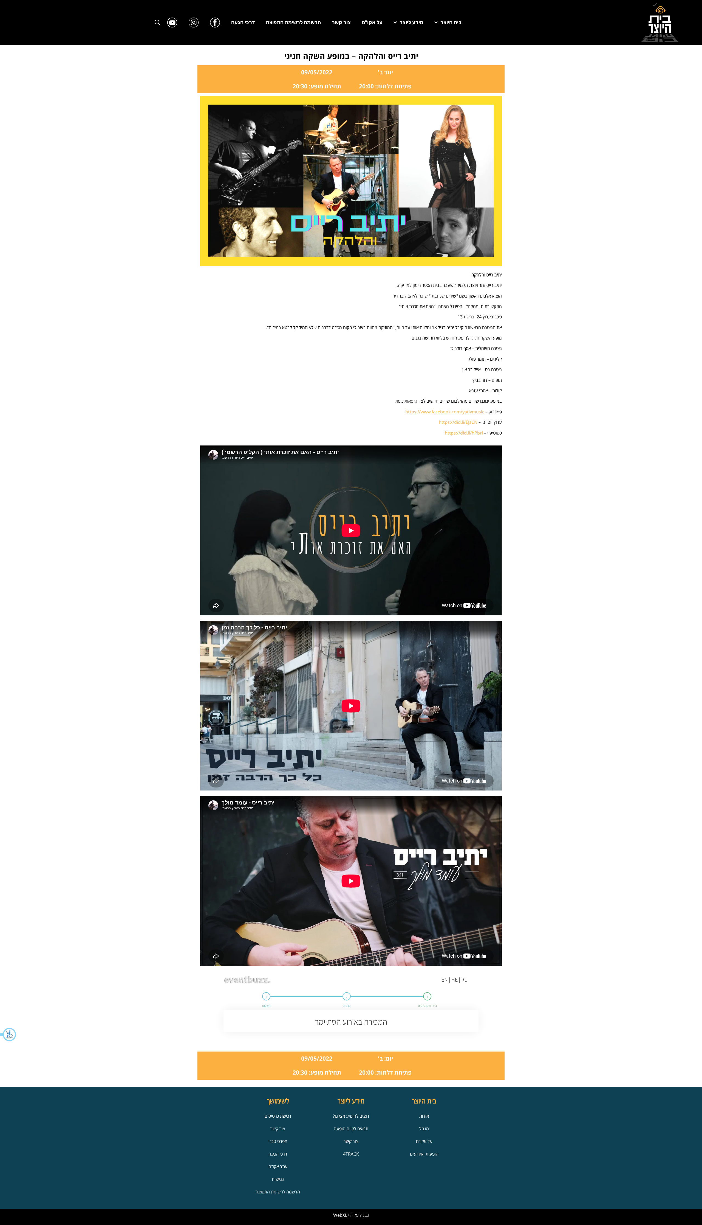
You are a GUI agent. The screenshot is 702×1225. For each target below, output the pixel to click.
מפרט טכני (277, 1141)
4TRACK (351, 1154)
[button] (8, 1034)
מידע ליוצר (411, 22)
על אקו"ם (372, 22)
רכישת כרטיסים (278, 1116)
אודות (424, 1116)
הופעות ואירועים (424, 1154)
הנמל (424, 1129)
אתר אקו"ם (277, 1167)
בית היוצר (451, 22)
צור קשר (341, 22)
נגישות (278, 1179)
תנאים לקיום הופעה (351, 1129)
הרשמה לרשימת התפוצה (293, 22)
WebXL (340, 1215)
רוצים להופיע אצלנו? (351, 1116)
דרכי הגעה (243, 22)
